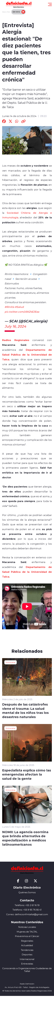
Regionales (27, 940)
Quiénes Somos (27, 892)
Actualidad (27, 945)
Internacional (27, 959)
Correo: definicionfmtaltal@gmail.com (27, 914)
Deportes (27, 954)
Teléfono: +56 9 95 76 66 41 (27, 909)
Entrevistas (10, 662)
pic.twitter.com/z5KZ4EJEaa (22, 311)
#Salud (19, 306)
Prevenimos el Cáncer (27, 936)
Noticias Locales (27, 927)
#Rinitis (9, 306)
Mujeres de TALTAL (27, 931)
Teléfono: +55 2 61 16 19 (27, 905)
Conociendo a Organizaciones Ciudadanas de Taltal (27, 970)
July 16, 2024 (15, 326)
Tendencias (27, 950)
